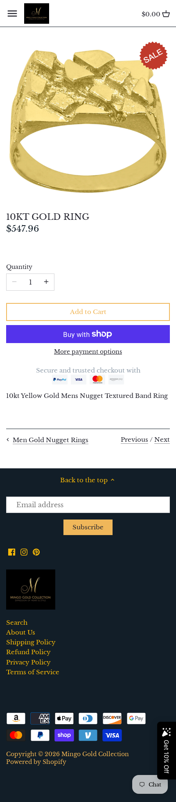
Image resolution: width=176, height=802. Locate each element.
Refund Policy (28, 652)
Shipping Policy (31, 642)
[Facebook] (11, 551)
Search (16, 622)
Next (162, 439)
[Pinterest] (36, 551)
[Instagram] (23, 551)
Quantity (19, 267)
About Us (20, 632)
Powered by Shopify (36, 762)
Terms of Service (32, 672)
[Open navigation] (12, 13)
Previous (134, 439)
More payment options (88, 352)
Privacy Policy (28, 662)
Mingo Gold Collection (95, 754)
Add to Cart (88, 312)
